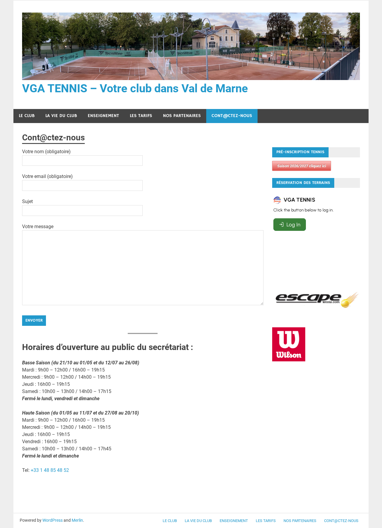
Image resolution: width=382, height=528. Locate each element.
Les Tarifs (141, 116)
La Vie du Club (61, 116)
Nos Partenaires (182, 116)
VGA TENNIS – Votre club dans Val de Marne (135, 88)
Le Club (27, 116)
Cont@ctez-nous (232, 116)
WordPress (52, 520)
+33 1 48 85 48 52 (50, 470)
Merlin (77, 520)
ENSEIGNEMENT (103, 116)
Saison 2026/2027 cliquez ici (301, 166)
